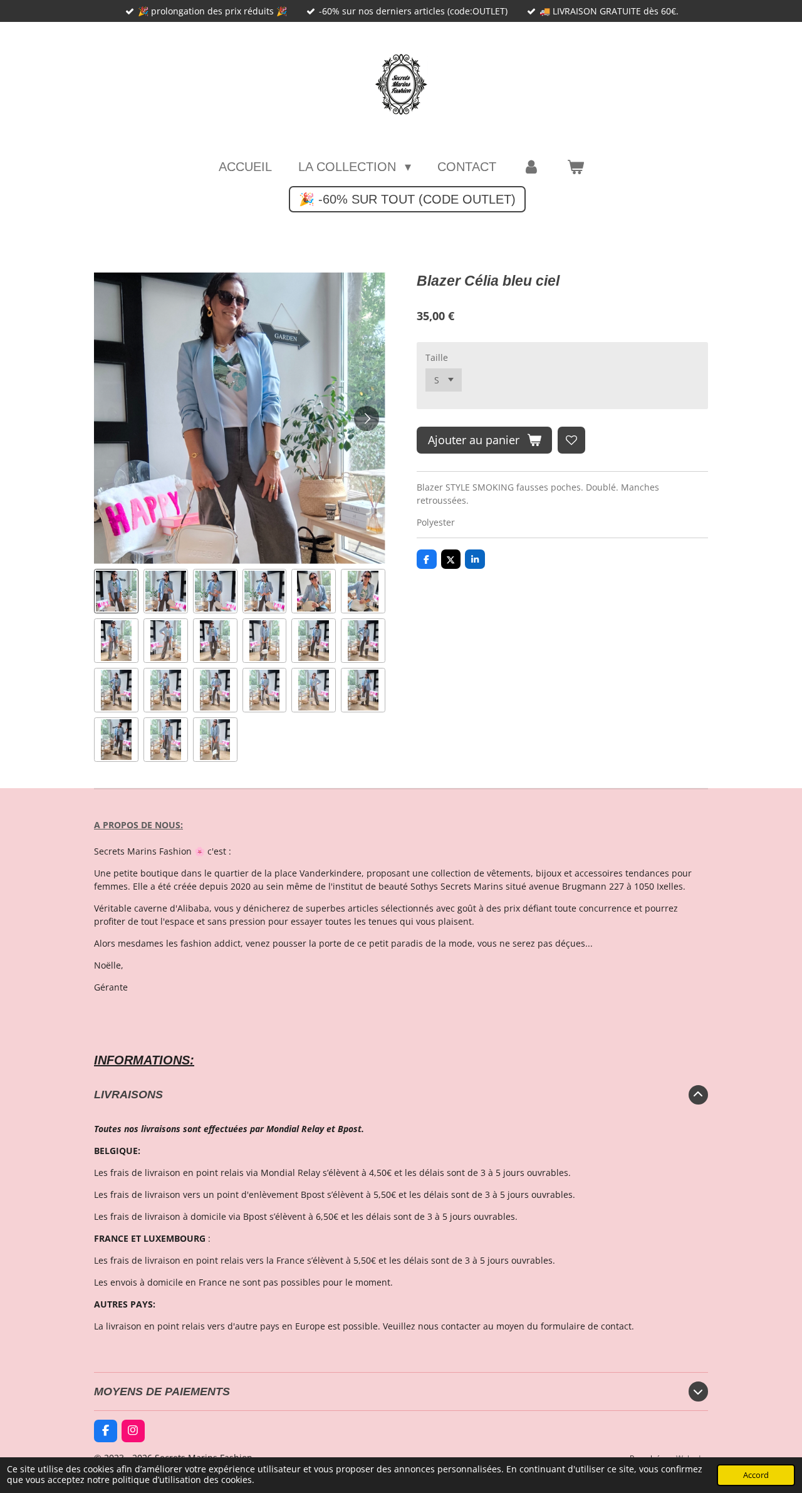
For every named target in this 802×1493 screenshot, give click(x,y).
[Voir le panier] (575, 166)
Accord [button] (756, 1475)
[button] (116, 591)
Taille (436, 357)
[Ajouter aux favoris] (571, 440)
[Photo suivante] (366, 418)
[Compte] (531, 166)
